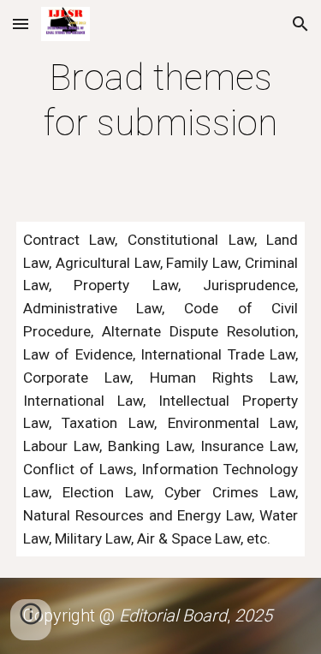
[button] (20, 23)
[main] (161, 100)
